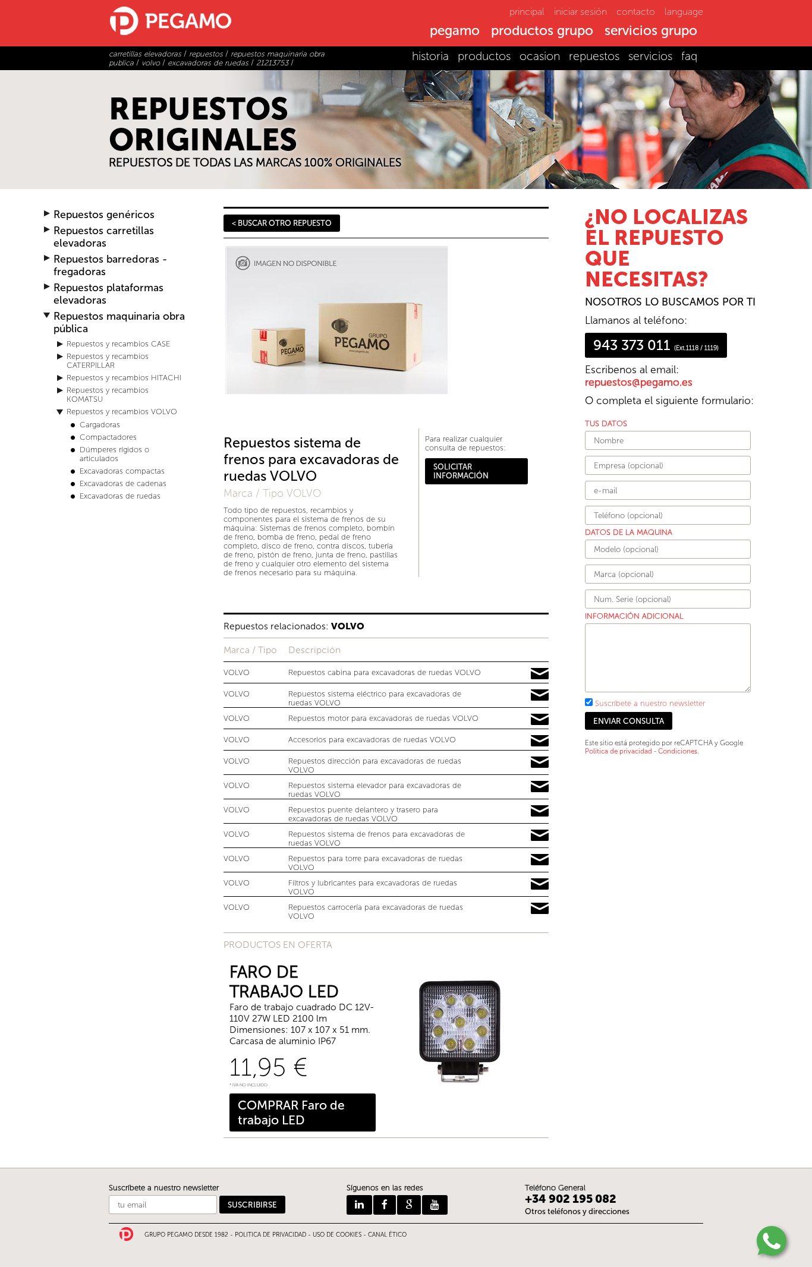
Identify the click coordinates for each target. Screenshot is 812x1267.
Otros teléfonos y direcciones (577, 1211)
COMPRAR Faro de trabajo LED (291, 1112)
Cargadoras (100, 424)
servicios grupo (651, 31)
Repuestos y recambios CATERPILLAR (108, 361)
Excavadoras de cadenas (123, 483)
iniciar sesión (580, 11)
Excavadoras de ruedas (120, 495)
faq (689, 56)
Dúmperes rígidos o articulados (114, 454)
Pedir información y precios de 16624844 (540, 909)
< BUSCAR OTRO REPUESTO (282, 223)
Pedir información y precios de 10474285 (540, 835)
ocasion (540, 56)
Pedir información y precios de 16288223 (540, 884)
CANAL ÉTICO (387, 1234)
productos (484, 56)
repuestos (594, 56)
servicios (650, 56)
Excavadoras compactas (122, 471)
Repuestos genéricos (104, 215)
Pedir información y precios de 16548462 (540, 787)
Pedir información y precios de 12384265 (540, 741)
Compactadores (108, 437)
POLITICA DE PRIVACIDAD (270, 1234)
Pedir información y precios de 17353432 (540, 860)
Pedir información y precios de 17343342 (540, 762)
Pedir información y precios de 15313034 (540, 720)
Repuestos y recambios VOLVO (122, 411)
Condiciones (677, 751)
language (684, 11)
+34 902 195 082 (570, 1199)
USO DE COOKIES (337, 1234)
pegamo (455, 31)
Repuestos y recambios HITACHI (124, 377)
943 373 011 (656, 345)
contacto (635, 11)
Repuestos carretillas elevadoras (103, 237)
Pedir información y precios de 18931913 (540, 674)
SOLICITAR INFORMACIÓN (461, 471)
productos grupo (542, 31)
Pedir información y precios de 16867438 (540, 695)
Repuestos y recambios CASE (118, 343)
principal (527, 11)
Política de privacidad (618, 751)
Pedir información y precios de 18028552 (540, 811)
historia (430, 56)
